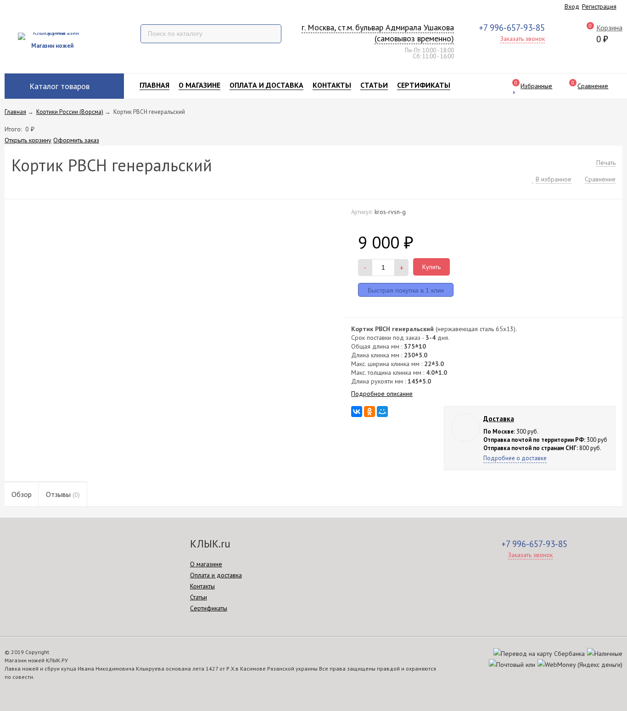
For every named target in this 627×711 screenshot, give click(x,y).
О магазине (199, 85)
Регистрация (599, 6)
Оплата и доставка (266, 85)
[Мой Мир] (382, 411)
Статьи (374, 85)
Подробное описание (382, 393)
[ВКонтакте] (356, 411)
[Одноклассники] (369, 411)
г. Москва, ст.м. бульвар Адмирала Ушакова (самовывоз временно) (378, 33)
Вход (572, 6)
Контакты (332, 85)
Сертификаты (423, 85)
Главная (154, 85)
